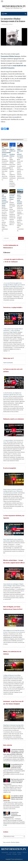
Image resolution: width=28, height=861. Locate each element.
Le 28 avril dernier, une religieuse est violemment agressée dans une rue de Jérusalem (12, 394)
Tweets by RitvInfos (8, 362)
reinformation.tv (14, 6)
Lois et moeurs (12, 852)
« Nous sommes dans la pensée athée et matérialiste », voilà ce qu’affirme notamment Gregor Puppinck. (13, 330)
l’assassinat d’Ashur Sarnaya (10, 56)
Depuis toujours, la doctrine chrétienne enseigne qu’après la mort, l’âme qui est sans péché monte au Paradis (13, 491)
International (5, 852)
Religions (19, 852)
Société (19, 854)
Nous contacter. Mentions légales (11, 842)
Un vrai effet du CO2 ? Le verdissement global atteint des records (17, 766)
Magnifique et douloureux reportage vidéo (13, 725)
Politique (14, 854)
